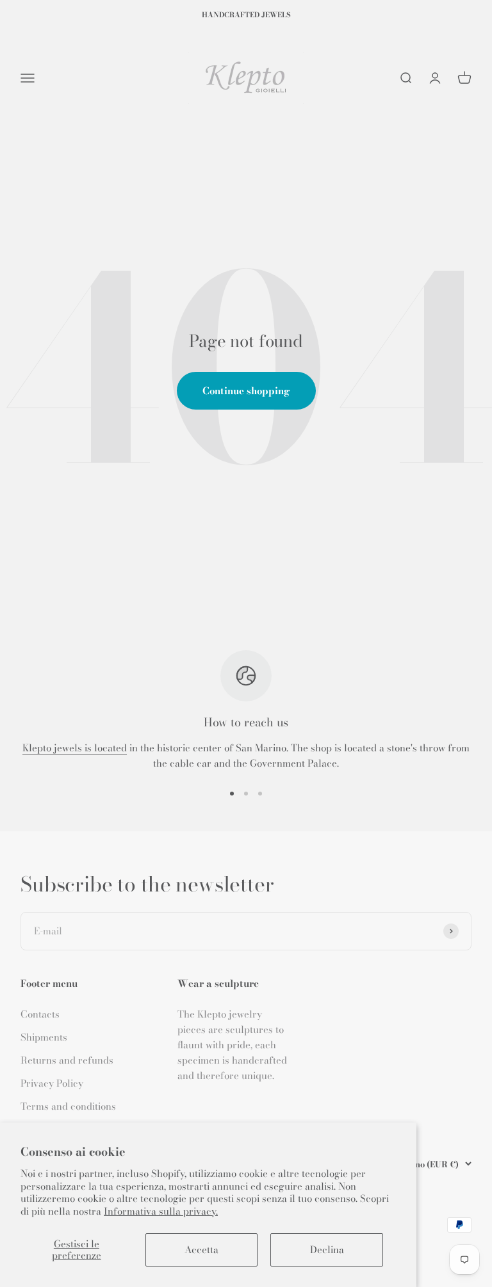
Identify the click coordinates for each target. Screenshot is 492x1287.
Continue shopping (246, 390)
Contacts (40, 1014)
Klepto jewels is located (74, 747)
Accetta (201, 1249)
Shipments (43, 1037)
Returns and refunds (66, 1060)
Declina (327, 1249)
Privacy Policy (51, 1083)
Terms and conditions (68, 1106)
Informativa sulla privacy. (161, 1211)
